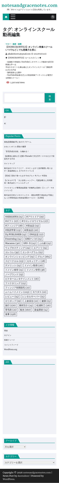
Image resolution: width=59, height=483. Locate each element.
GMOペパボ (33, 238)
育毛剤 (11, 309)
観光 (25, 309)
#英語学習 (13, 230)
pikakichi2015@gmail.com (19, 54)
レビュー (12, 296)
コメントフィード (11, 345)
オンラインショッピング (19, 256)
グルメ (44, 256)
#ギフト (11, 221)
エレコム (12, 252)
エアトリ (40, 247)
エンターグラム (33, 252)
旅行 (10, 305)
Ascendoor (23, 475)
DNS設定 (36, 234)
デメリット (13, 265)
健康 (46, 301)
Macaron (12, 243)
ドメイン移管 (14, 269)
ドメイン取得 (33, 265)
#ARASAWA (14, 216)
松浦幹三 (43, 305)
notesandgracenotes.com (29, 5)
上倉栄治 (31, 301)
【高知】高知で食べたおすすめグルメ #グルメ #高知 (25, 175)
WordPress (8, 479)
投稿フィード (9, 340)
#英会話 (32, 225)
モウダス (39, 292)
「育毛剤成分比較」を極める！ (16, 151)
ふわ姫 (45, 243)
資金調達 (41, 309)
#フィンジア (14, 225)
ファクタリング (15, 283)
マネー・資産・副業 (13, 44)
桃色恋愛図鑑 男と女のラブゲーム (17, 142)
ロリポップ (13, 301)
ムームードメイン (17, 292)
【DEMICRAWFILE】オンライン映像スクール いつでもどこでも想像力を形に (28, 49)
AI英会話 (31, 230)
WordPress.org (10, 349)
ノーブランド (14, 274)
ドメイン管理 (36, 269)
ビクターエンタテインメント (22, 278)
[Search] (53, 17)
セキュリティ (36, 261)
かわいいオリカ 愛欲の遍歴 (15, 146)
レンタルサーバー (33, 296)
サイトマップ (9, 163)
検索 (50, 98)
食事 (10, 314)
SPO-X (29, 243)
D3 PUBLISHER (15, 234)
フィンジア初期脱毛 (17, 287)
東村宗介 (26, 305)
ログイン (7, 335)
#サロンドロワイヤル (35, 221)
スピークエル (14, 261)
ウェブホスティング (17, 247)
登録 (6, 330)
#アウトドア (35, 216)
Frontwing (13, 238)
